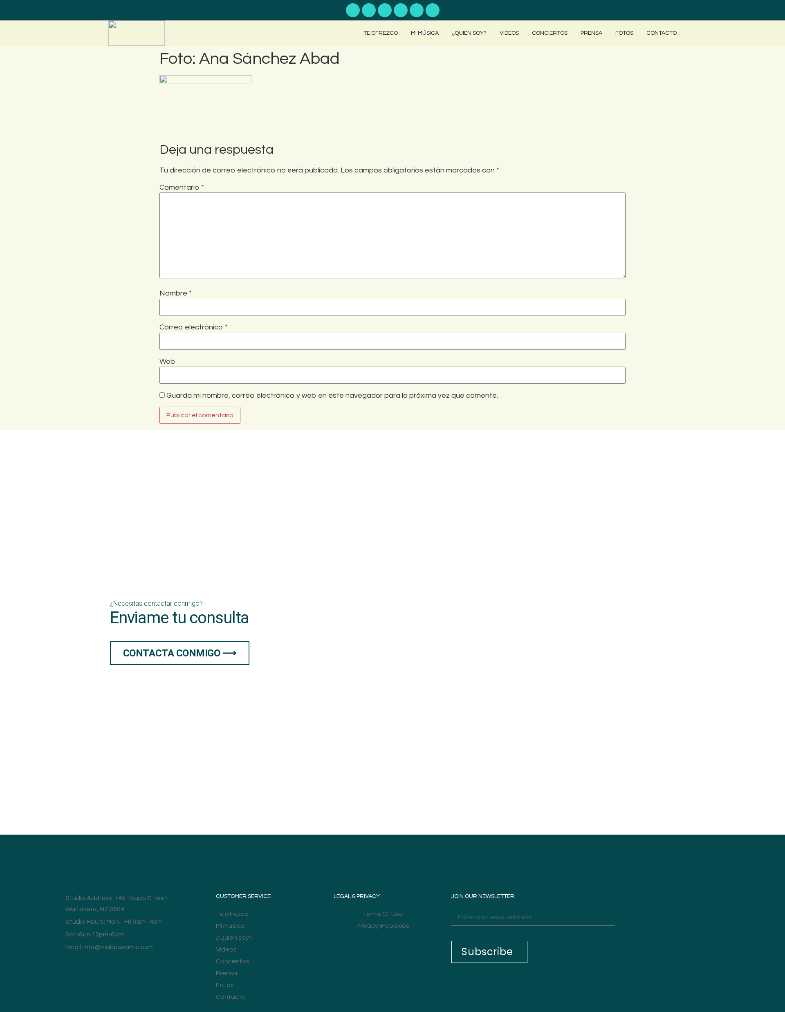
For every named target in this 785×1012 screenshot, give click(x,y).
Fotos (624, 33)
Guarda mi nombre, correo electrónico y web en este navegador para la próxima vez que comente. (332, 395)
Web (167, 361)
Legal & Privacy (357, 896)
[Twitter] (433, 10)
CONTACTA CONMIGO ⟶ (179, 653)
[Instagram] (417, 10)
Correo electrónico (193, 327)
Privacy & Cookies (383, 925)
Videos (509, 33)
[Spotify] (369, 10)
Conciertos (549, 33)
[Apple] (385, 10)
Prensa (591, 33)
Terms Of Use (383, 914)
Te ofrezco (380, 33)
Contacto (661, 33)
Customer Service (243, 896)
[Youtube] (353, 10)
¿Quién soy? (469, 33)
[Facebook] (401, 10)
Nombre (175, 293)
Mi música (425, 33)
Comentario (181, 187)
